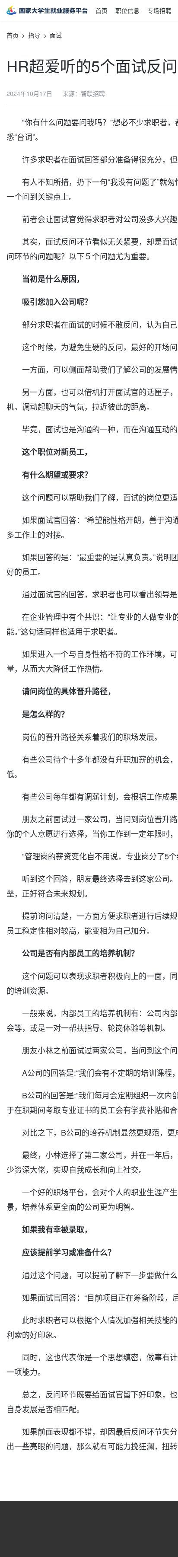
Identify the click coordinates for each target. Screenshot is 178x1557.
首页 (101, 10)
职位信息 (127, 10)
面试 (56, 35)
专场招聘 (159, 10)
